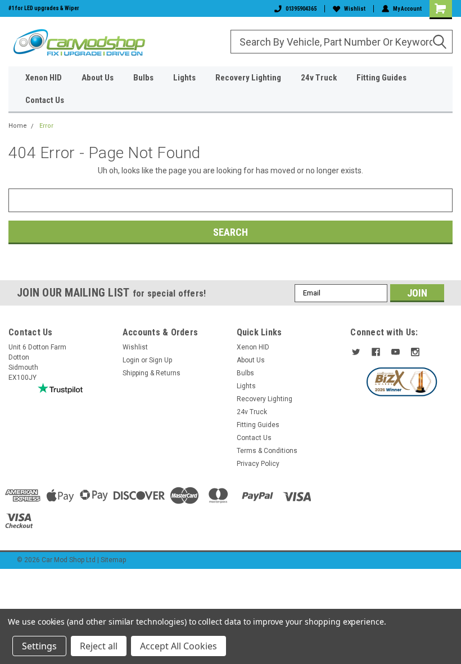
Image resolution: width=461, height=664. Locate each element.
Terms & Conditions (267, 451)
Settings (39, 646)
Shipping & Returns (151, 373)
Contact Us (44, 100)
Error (46, 125)
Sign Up (160, 360)
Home (17, 125)
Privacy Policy (258, 464)
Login (131, 360)
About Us (98, 78)
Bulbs (143, 78)
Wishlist (354, 9)
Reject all (98, 646)
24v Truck (319, 78)
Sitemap (113, 560)
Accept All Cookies (178, 646)
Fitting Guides (381, 78)
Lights (184, 78)
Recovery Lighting (248, 78)
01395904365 (301, 9)
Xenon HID (43, 78)
